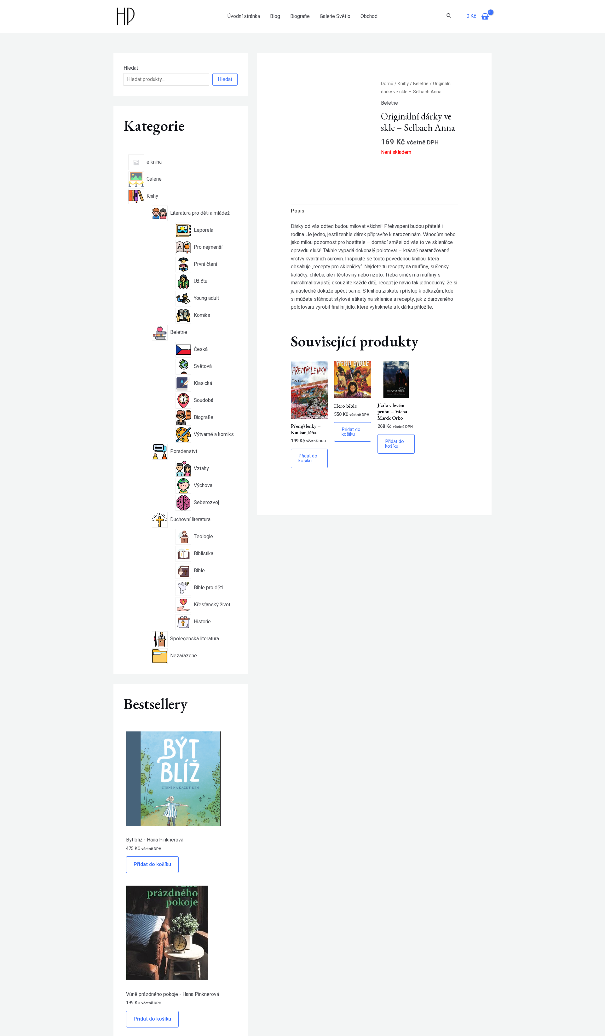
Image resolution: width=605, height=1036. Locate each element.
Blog (275, 16)
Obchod (368, 16)
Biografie (300, 16)
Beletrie (421, 83)
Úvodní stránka (244, 16)
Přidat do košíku (152, 864)
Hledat (131, 68)
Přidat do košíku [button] (307, 458)
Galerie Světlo (335, 16)
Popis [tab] (297, 211)
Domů (387, 83)
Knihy (403, 83)
